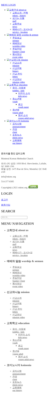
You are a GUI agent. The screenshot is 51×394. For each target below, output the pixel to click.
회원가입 (5, 205)
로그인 (4, 199)
